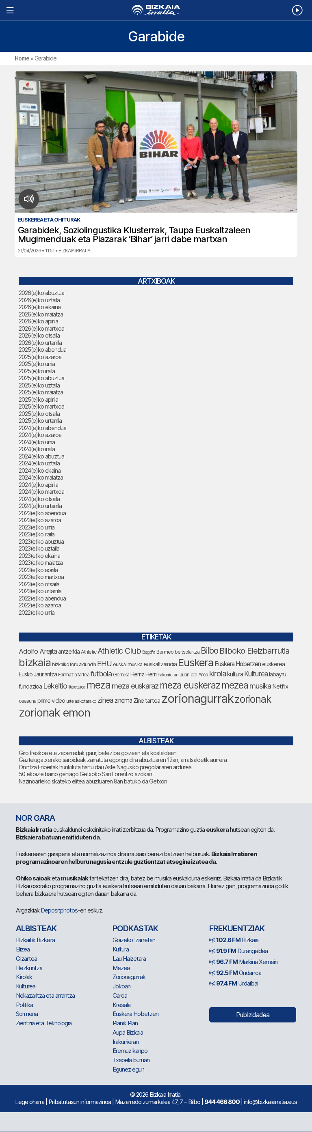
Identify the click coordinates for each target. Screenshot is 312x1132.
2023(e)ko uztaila (39, 548)
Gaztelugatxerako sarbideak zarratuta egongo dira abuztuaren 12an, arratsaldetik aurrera (123, 759)
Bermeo (164, 652)
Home (22, 58)
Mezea (121, 968)
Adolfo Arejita (38, 651)
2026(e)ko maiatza (41, 314)
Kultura (121, 949)
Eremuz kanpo (130, 1051)
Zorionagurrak (129, 977)
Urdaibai (237, 983)
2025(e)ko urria (37, 363)
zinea (105, 700)
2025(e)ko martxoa (41, 406)
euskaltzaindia (160, 664)
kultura (235, 674)
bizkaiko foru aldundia (74, 664)
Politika (24, 1005)
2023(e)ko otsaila (39, 584)
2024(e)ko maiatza (41, 477)
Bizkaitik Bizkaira (35, 940)
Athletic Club (119, 651)
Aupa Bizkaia (128, 1032)
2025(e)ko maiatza (41, 392)
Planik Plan (125, 1023)
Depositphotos (59, 910)
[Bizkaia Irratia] (156, 10)
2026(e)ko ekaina (40, 306)
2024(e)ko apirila (38, 484)
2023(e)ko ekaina (39, 555)
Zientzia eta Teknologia (44, 1023)
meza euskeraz (190, 685)
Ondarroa (238, 973)
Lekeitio (55, 685)
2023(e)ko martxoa (41, 576)
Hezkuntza (29, 968)
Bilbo (209, 651)
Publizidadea (252, 1015)
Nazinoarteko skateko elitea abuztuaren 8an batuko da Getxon (93, 781)
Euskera (195, 662)
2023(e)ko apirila (38, 569)
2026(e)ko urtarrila (40, 342)
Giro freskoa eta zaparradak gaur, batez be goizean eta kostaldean (97, 752)
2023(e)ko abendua (42, 513)
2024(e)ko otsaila (39, 498)
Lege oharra (29, 1102)
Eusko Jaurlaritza (38, 674)
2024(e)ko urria (37, 442)
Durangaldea (242, 951)
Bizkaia (237, 940)
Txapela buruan (131, 1060)
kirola (217, 673)
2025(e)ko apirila (38, 399)
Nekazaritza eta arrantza (45, 995)
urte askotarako (81, 701)
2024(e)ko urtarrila (40, 505)
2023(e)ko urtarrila (40, 591)
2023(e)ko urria (36, 527)
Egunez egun (128, 1069)
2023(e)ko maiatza (41, 562)
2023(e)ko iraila (36, 534)
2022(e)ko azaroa (40, 605)
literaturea (76, 687)
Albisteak (36, 928)
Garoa (120, 995)
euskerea (273, 664)
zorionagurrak (197, 698)
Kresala (121, 1005)
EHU (104, 663)
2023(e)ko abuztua (41, 541)
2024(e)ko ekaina (40, 470)
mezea (234, 685)
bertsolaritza (187, 652)
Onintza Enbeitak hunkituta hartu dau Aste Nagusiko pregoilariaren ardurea (105, 767)
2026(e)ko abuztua (41, 292)
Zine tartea (146, 700)
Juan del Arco (194, 674)
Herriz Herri (143, 674)
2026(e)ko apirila (38, 321)
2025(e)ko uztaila (39, 385)
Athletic (88, 652)
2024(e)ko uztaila (39, 463)
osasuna (27, 701)
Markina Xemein (246, 962)
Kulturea (256, 673)
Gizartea (26, 958)
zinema (123, 700)
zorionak (253, 699)
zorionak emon (54, 712)
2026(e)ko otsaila (39, 335)
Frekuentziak (236, 928)
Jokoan (121, 986)
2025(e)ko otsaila (39, 413)
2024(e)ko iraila (37, 448)
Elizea (23, 949)
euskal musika (127, 664)
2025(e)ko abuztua (41, 377)
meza (98, 685)
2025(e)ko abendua (42, 349)
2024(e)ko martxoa (41, 491)
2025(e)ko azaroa (40, 356)
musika (260, 685)
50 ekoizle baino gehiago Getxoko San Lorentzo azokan (85, 773)
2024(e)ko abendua (42, 427)
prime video (51, 700)
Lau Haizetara (129, 958)
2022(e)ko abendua (42, 598)
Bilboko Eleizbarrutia (254, 651)
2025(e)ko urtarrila (40, 420)
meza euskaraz (135, 685)
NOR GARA (35, 818)
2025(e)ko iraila (37, 371)
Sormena (27, 1014)
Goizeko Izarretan (134, 940)
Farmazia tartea (73, 674)
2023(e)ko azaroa (40, 520)
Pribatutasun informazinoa (79, 1102)
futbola (101, 673)
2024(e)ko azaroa (40, 434)
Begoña (148, 652)
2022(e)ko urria (36, 612)
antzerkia (69, 651)
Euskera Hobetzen (237, 664)
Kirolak (24, 977)
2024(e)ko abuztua (41, 456)
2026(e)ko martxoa (41, 328)
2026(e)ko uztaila (39, 300)
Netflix (280, 686)
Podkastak (135, 928)
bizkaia (35, 662)
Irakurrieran (168, 675)
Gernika (121, 674)
